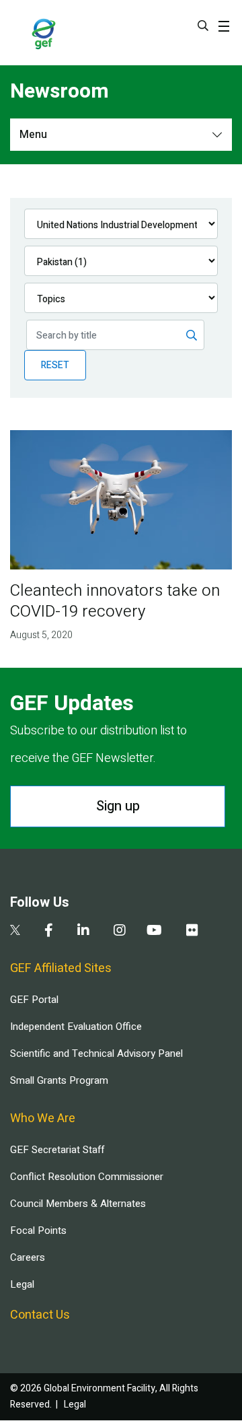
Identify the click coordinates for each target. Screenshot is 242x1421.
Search (203, 25)
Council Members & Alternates (78, 1203)
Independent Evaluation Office (76, 1026)
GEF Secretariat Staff (57, 1149)
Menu (33, 135)
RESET (55, 365)
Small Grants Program (59, 1080)
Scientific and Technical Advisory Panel (96, 1053)
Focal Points (38, 1230)
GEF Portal (34, 999)
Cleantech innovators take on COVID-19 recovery (115, 601)
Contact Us (40, 1315)
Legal (22, 1284)
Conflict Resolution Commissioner (86, 1176)
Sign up (118, 806)
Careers (27, 1257)
